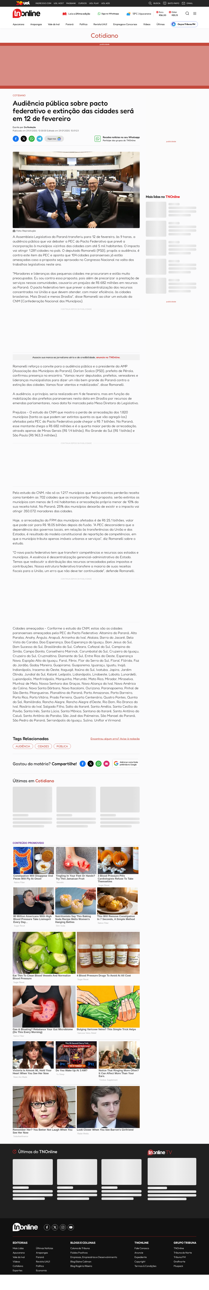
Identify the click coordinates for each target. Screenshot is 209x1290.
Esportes (17, 1270)
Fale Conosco (141, 1248)
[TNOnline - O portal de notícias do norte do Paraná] (26, 14)
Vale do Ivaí (54, 24)
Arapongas (36, 24)
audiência (23, 746)
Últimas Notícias (44, 1248)
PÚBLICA (62, 746)
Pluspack (178, 1265)
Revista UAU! (100, 24)
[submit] (187, 13)
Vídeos (146, 24)
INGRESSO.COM (43, 3)
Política (83, 24)
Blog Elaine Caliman (80, 1261)
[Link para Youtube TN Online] (71, 1227)
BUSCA (156, 3)
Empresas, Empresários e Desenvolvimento (93, 1257)
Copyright (139, 1261)
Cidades (43, 746)
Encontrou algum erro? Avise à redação (115, 738)
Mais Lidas (18, 1248)
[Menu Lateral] (194, 13)
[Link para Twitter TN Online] (55, 1227)
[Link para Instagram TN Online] (63, 1227)
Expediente (140, 1257)
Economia (41, 1270)
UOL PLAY (94, 3)
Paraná (69, 24)
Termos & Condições (145, 1265)
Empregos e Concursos (125, 24)
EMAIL (190, 3)
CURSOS (82, 3)
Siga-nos (52, 138)
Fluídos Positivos (79, 1252)
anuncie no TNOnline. (108, 357)
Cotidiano (104, 35)
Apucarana (18, 24)
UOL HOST (59, 3)
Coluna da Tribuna (80, 1248)
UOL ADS (105, 3)
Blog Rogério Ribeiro (81, 1265)
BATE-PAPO (173, 3)
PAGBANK (71, 3)
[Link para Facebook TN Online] (47, 1227)
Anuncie (138, 1252)
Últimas (161, 24)
